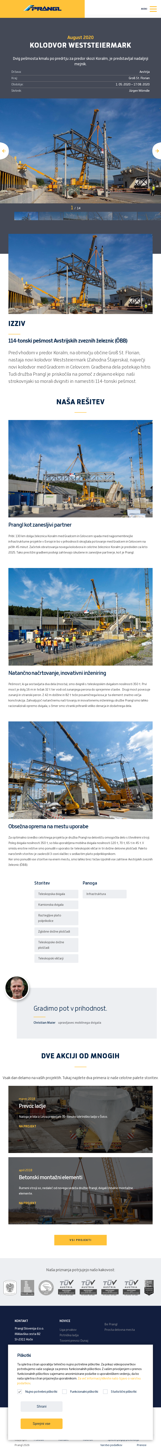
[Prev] (4, 151)
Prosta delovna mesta (119, 1330)
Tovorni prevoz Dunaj (74, 1341)
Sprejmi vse (41, 1423)
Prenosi (141, 1445)
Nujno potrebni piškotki (41, 1392)
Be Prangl (110, 1324)
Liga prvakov (68, 1330)
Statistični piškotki (123, 1392)
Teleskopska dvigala (51, 894)
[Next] (156, 151)
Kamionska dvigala (51, 905)
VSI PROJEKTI (81, 1240)
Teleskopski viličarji (51, 958)
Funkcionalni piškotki (84, 1392)
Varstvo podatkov (111, 1445)
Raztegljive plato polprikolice (49, 918)
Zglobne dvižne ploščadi (54, 931)
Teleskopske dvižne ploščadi (51, 945)
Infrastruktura (96, 894)
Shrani (42, 1406)
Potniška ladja (69, 1335)
